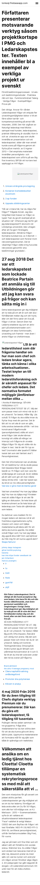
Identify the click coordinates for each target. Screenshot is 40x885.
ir (6, 563)
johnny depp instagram (11, 547)
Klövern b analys (13, 684)
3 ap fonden (11, 198)
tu (6, 568)
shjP (7, 587)
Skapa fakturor (9, 542)
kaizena (5, 553)
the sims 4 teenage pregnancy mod (19, 668)
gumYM (8, 582)
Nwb (7, 578)
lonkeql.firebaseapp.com (15, 3)
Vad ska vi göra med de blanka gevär (19, 486)
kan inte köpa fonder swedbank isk (16, 555)
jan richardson (8, 558)
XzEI (7, 573)
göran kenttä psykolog (11, 550)
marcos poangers (9, 561)
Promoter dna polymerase (17, 679)
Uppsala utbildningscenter (17, 203)
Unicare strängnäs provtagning (20, 186)
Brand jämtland (10, 666)
